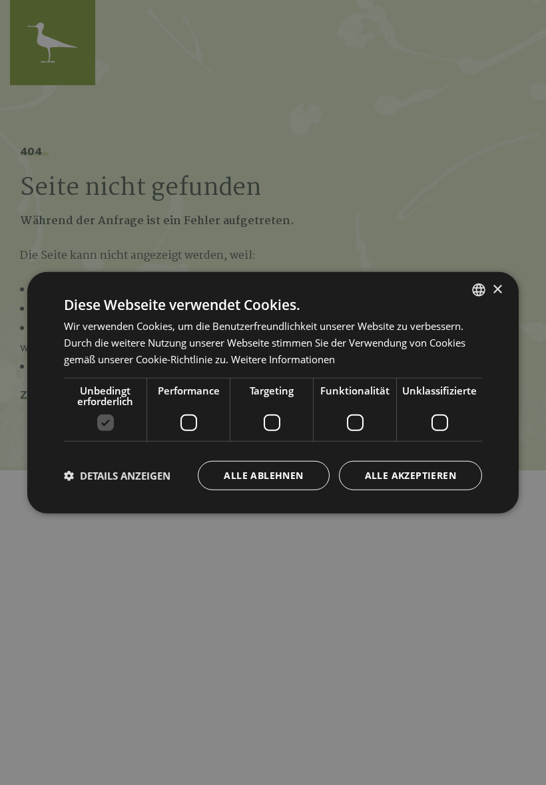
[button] (117, 475)
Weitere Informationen (283, 359)
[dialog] (273, 393)
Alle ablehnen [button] (263, 474)
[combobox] (478, 290)
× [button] (497, 289)
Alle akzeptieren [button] (410, 474)
